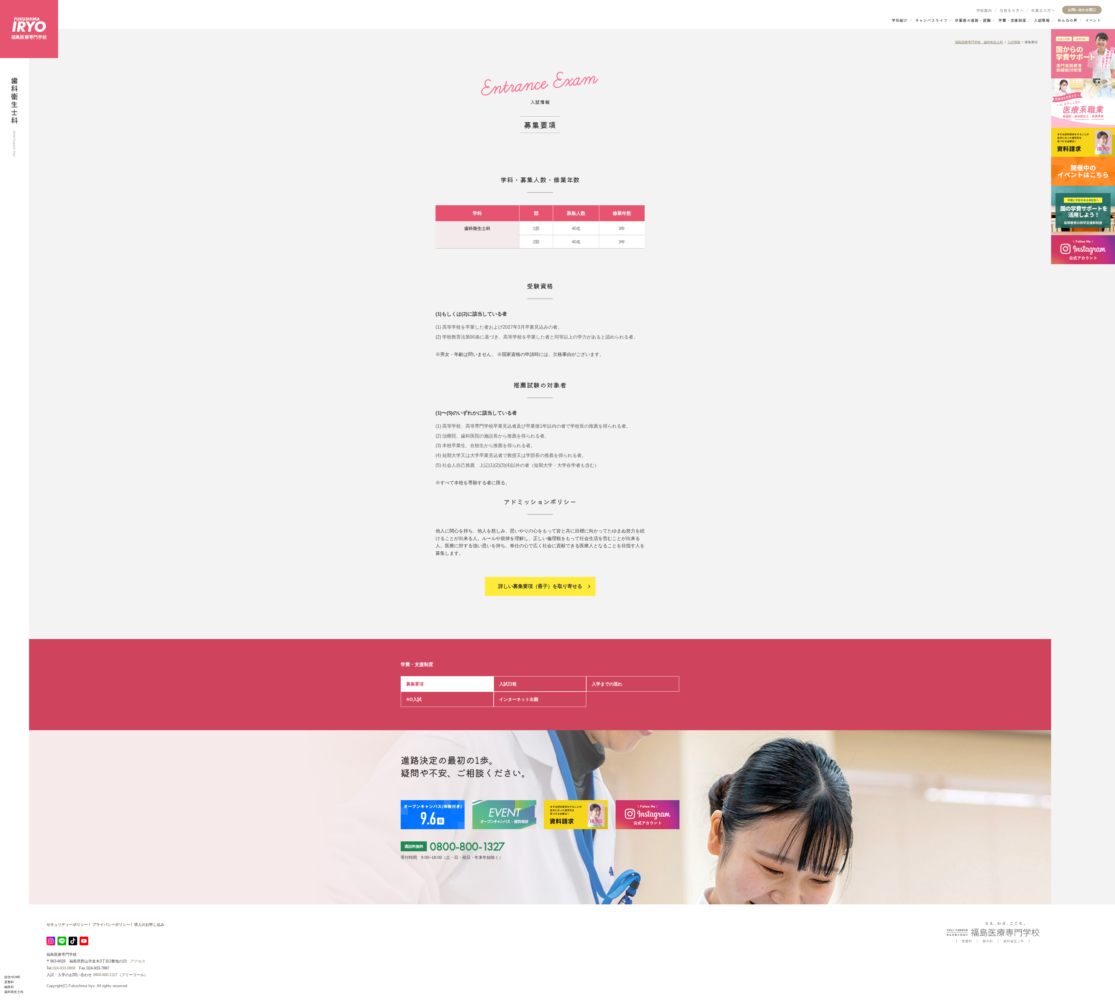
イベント (1093, 20)
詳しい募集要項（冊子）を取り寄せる (540, 586)
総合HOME (12, 977)
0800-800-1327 (467, 846)
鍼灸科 (9, 987)
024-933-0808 (64, 968)
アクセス (137, 961)
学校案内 (984, 10)
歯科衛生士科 (14, 992)
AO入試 (414, 699)
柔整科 (9, 982)
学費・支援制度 (1012, 20)
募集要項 (415, 683)
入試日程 (508, 683)
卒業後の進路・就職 (973, 20)
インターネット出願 (518, 699)
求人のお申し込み (149, 924)
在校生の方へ (1012, 10)
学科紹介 (900, 20)
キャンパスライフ (931, 20)
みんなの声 (1068, 20)
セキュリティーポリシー (67, 924)
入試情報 (1042, 20)
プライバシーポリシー (111, 924)
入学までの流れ (607, 683)
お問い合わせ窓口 (1082, 10)
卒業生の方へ (1043, 10)
